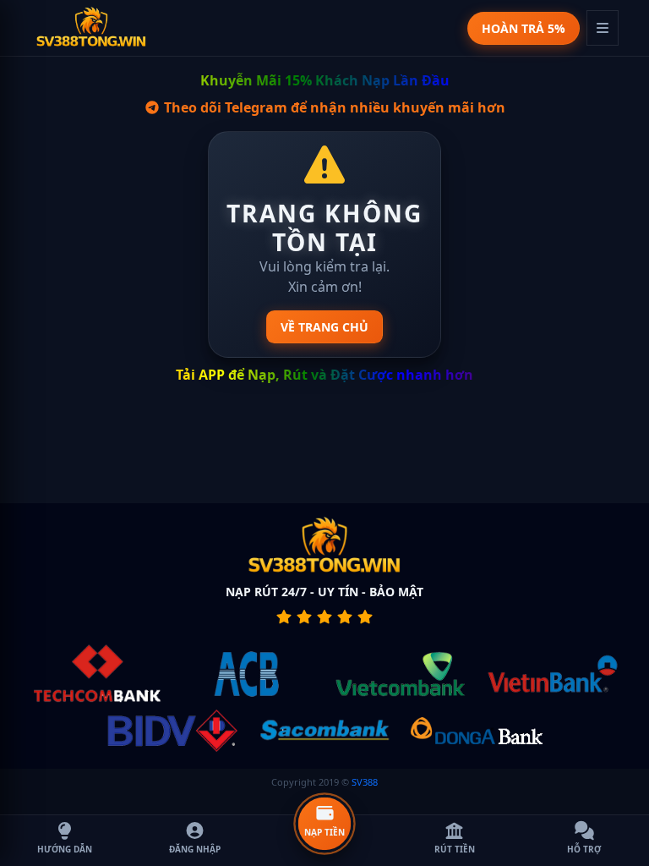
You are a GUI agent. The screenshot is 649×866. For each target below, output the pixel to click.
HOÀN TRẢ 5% (523, 28)
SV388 (365, 782)
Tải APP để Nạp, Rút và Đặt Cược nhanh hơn (324, 374)
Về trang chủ (324, 327)
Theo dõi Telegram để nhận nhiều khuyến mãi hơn (333, 107)
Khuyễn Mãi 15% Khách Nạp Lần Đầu (325, 80)
